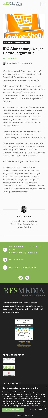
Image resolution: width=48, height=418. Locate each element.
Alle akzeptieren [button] (13, 410)
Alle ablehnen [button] (36, 410)
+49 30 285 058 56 (16, 259)
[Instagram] (27, 278)
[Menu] (42, 4)
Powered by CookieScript (24, 415)
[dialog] (24, 401)
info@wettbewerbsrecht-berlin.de (22, 267)
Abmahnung (8, 43)
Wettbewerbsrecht (22, 43)
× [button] (45, 387)
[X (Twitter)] (20, 278)
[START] (4, 58)
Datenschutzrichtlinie (37, 406)
